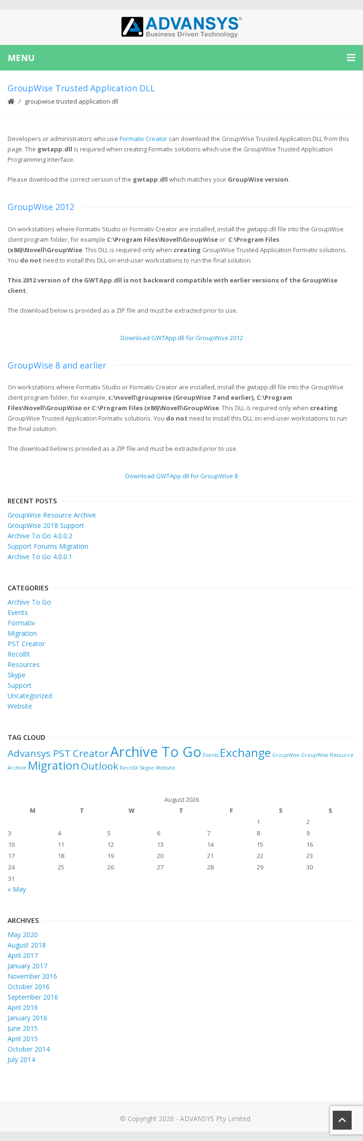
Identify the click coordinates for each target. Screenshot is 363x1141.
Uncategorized (30, 695)
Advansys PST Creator (58, 753)
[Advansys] (181, 27)
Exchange (245, 752)
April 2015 (23, 1038)
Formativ (21, 622)
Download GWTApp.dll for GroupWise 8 (181, 476)
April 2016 (23, 1007)
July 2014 (21, 1059)
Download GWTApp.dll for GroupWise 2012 (182, 338)
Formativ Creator (143, 138)
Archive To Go (29, 601)
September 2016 (33, 996)
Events (18, 612)
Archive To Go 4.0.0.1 (40, 556)
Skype (17, 674)
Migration (22, 633)
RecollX (19, 653)
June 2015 (23, 1028)
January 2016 (27, 1017)
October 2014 (29, 1048)
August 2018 (27, 944)
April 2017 (23, 955)
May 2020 (23, 934)
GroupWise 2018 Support (46, 525)
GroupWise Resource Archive (52, 514)
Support (20, 685)
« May (17, 889)
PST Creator (26, 643)
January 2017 (27, 965)
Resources (24, 664)
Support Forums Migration (48, 546)
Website (20, 706)
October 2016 (29, 986)
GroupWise (286, 755)
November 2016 (32, 976)
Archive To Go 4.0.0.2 (40, 535)
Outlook (99, 765)
